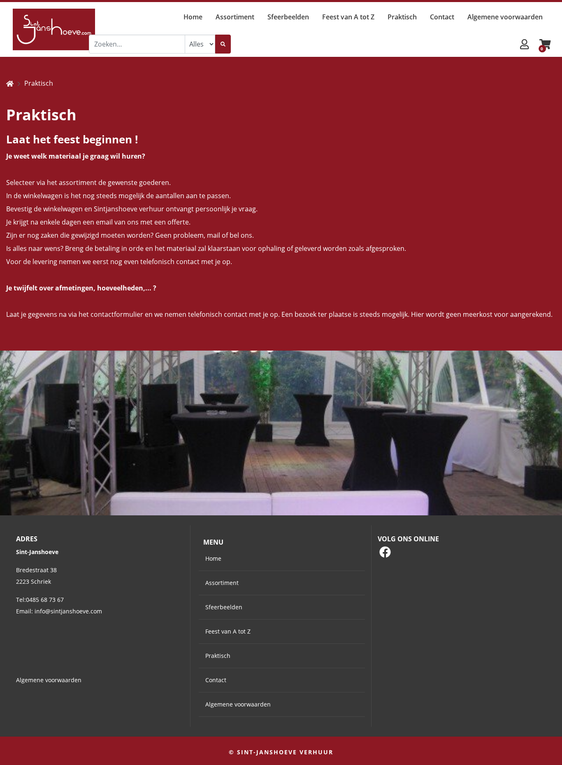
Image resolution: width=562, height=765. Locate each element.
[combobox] (137, 44)
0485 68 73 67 (45, 600)
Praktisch (38, 83)
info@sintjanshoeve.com (68, 611)
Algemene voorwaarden (48, 680)
